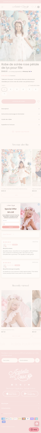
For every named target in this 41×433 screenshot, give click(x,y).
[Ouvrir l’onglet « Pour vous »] (37, 423)
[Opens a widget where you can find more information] (34, 429)
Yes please (11, 226)
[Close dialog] (39, 204)
